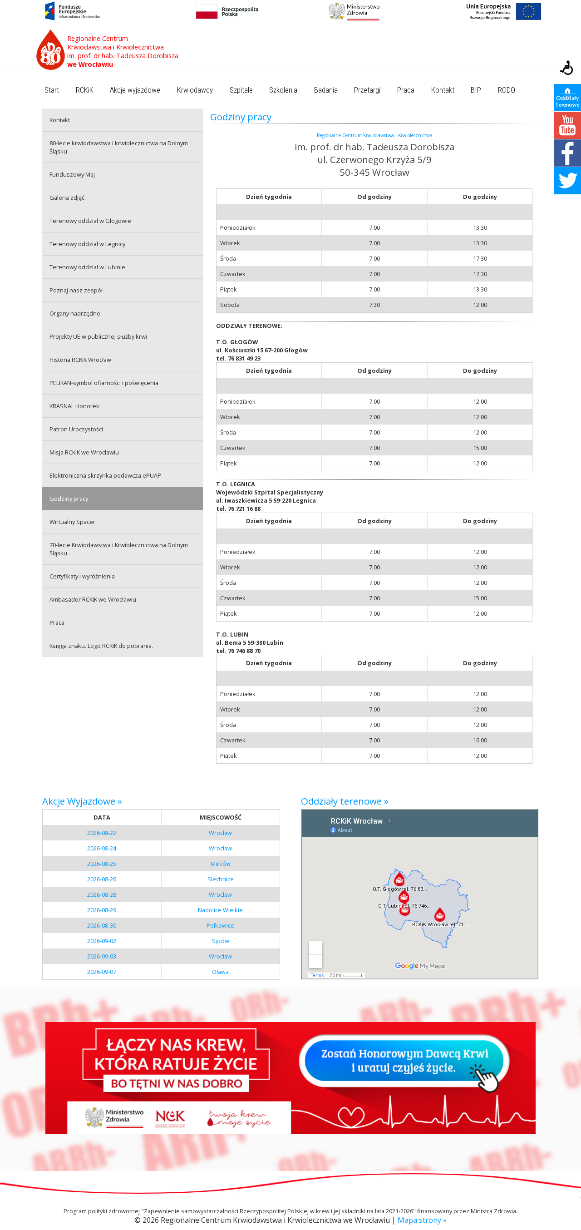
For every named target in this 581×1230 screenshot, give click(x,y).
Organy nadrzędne (74, 313)
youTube (567, 125)
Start (51, 90)
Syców (220, 941)
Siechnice (220, 879)
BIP (476, 90)
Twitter (567, 180)
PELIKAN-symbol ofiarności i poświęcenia (103, 383)
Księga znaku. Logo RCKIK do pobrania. (101, 646)
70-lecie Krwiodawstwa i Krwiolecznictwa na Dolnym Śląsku (118, 549)
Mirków (221, 864)
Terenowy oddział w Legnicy (87, 244)
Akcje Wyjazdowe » (82, 801)
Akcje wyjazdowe (135, 90)
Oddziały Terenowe (567, 97)
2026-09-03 (101, 956)
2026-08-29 (101, 910)
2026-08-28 (101, 894)
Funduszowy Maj (72, 174)
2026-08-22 (101, 833)
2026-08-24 (101, 848)
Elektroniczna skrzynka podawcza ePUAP (105, 475)
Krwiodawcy (195, 90)
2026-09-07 (101, 972)
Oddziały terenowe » (345, 801)
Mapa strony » (422, 1220)
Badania (326, 90)
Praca (405, 90)
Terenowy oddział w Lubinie (87, 267)
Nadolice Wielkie (220, 910)
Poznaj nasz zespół (76, 290)
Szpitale (241, 90)
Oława (220, 972)
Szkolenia (283, 90)
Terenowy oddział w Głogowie (90, 221)
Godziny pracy (68, 498)
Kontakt (442, 90)
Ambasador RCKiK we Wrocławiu (92, 599)
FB (567, 153)
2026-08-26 (101, 879)
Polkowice (220, 925)
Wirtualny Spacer (72, 522)
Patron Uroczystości (76, 429)
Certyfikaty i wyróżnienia (82, 576)
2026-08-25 (101, 864)
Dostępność (567, 68)
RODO (506, 90)
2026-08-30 (101, 925)
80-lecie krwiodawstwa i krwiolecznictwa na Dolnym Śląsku (118, 147)
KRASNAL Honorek (74, 406)
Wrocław (220, 833)
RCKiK (85, 90)
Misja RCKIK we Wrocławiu (84, 452)
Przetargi (367, 90)
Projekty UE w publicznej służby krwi (98, 336)
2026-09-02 (101, 941)
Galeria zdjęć (66, 197)
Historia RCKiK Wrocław (80, 360)
